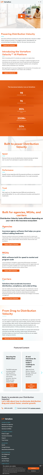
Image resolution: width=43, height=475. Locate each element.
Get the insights (12, 385)
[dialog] (21, 469)
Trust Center (5, 440)
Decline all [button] (33, 471)
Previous (2, 372)
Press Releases (5, 458)
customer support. (35, 408)
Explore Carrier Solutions (11, 298)
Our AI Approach (6, 454)
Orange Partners (6, 447)
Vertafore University (7, 435)
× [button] (41, 465)
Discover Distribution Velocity (13, 338)
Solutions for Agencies (7, 424)
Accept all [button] (33, 468)
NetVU (3, 445)
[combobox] (40, 465)
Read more (15, 472)
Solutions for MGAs (6, 428)
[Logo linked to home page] (7, 419)
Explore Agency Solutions (11, 244)
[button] (15, 473)
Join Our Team (5, 460)
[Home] (6, 2)
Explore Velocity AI (10, 73)
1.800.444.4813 (8, 408)
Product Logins (5, 433)
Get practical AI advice (31, 386)
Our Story (4, 456)
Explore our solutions (9, 45)
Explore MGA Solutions (11, 270)
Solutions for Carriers (7, 426)
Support (4, 438)
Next (41, 372)
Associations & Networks (8, 449)
